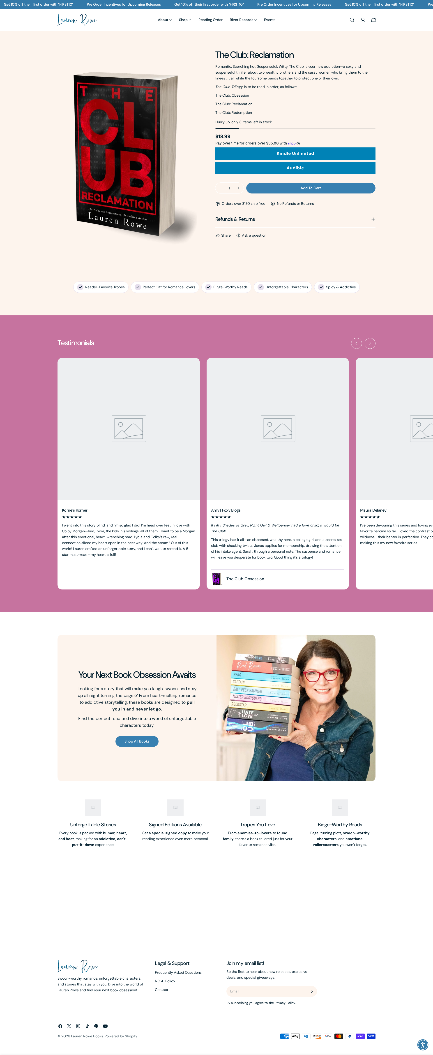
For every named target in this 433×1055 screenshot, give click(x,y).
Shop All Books (137, 741)
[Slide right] (370, 343)
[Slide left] (356, 343)
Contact (161, 989)
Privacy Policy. (285, 1003)
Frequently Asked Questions (178, 972)
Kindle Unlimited (295, 153)
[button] (422, 1044)
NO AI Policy (165, 981)
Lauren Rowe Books (87, 1036)
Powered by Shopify (121, 1036)
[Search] (352, 19)
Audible (295, 168)
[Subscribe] (312, 991)
